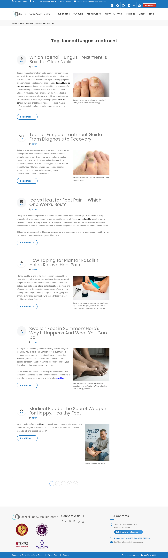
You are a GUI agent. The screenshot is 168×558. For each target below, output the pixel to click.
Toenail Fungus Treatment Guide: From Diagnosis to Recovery (66, 136)
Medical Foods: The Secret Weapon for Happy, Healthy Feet (68, 410)
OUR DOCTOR (64, 14)
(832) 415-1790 (21, 1)
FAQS (119, 14)
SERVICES (109, 14)
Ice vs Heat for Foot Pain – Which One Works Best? (65, 202)
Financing (130, 14)
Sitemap (66, 555)
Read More (29, 116)
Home (14, 23)
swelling (60, 378)
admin (34, 66)
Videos (142, 14)
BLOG (151, 14)
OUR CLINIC (78, 14)
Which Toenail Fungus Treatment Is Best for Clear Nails (68, 59)
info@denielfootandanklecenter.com (92, 1)
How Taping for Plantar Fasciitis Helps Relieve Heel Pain (64, 262)
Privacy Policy (53, 555)
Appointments (94, 14)
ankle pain (41, 424)
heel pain (86, 305)
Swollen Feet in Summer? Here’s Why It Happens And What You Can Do (68, 332)
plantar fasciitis (84, 219)
